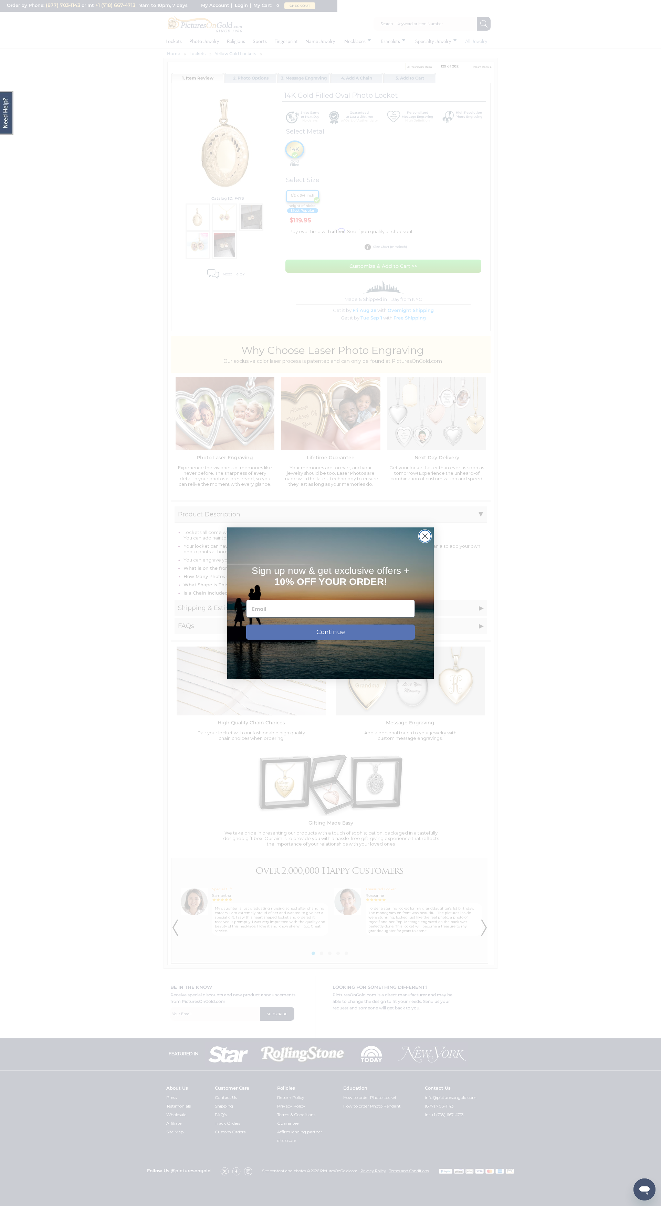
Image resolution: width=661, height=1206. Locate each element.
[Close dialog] (425, 536)
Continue (330, 632)
